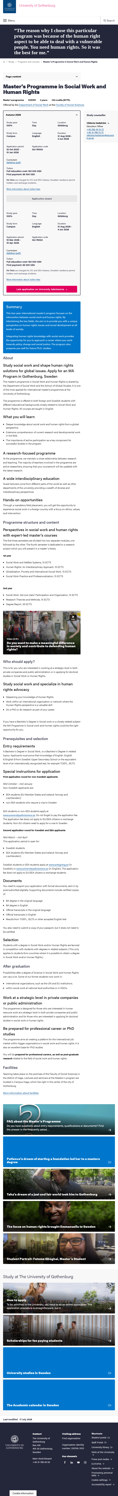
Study (11, 62)
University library (102, 1447)
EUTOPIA (97, 1463)
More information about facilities (21, 1093)
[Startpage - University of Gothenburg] (14, 1442)
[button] (50, 20)
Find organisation (71, 1438)
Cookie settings (100, 1479)
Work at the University (103, 1452)
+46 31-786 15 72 (95, 132)
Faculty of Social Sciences (70, 104)
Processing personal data (102, 1474)
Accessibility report (102, 1484)
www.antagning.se (59, 864)
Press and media (101, 1459)
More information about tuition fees (23, 188)
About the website (101, 1468)
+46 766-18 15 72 (95, 129)
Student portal (101, 1437)
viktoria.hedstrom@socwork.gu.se (100, 137)
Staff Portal (99, 1442)
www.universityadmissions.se (19, 815)
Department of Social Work (33, 104)
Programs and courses (28, 62)
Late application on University (40, 289)
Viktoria (97, 123)
